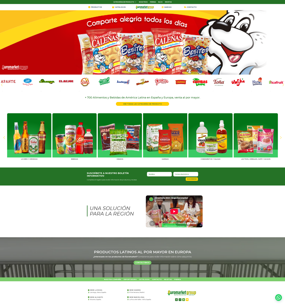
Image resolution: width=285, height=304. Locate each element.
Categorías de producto (123, 2)
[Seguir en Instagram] (176, 299)
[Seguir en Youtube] (187, 299)
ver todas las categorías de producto (142, 104)
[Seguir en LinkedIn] (183, 299)
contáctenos (142, 262)
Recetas (168, 2)
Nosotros (143, 2)
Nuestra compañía (112, 279)
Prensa (153, 2)
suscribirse (192, 179)
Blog (160, 2)
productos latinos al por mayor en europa (142, 252)
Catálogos (144, 279)
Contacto (157, 279)
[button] (283, 85)
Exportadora (130, 279)
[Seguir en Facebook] (180, 299)
